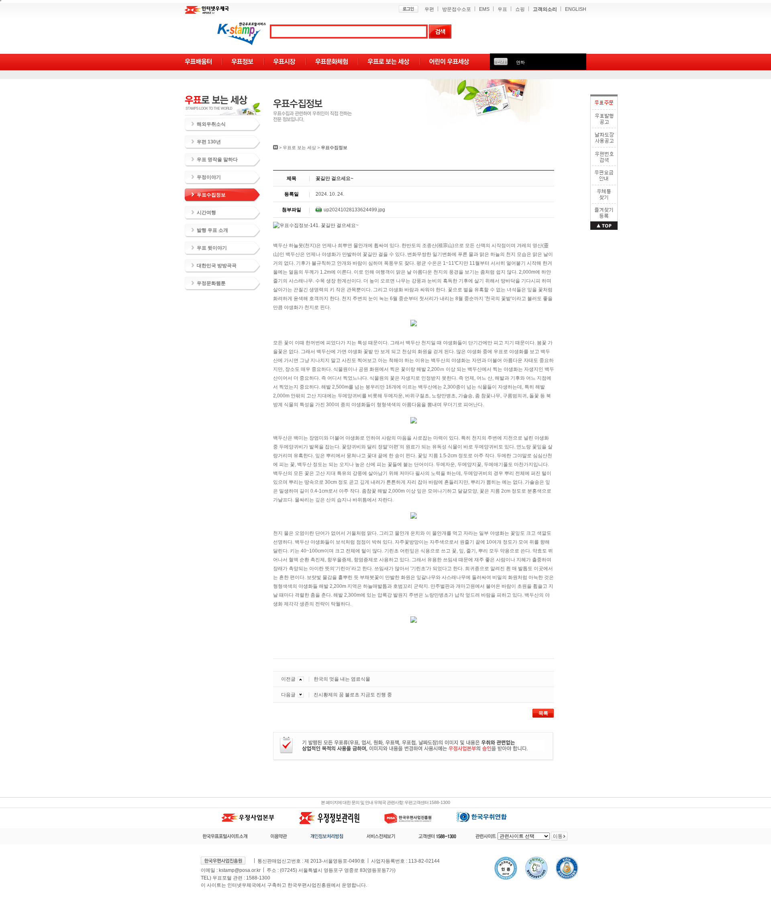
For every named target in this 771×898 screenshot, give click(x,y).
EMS (484, 9)
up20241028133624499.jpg (354, 210)
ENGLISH (575, 9)
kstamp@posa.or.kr (240, 870)
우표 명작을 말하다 (217, 159)
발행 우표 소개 (212, 230)
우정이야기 (209, 177)
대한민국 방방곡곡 (217, 265)
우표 (502, 9)
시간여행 (206, 212)
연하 (520, 62)
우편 (429, 9)
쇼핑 (520, 9)
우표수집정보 (211, 195)
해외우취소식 (211, 124)
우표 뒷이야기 (212, 248)
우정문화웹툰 (211, 283)
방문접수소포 (456, 9)
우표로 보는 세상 (299, 147)
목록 (543, 713)
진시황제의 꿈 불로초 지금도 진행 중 (353, 695)
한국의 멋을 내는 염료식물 (342, 679)
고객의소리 (545, 9)
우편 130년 (209, 142)
